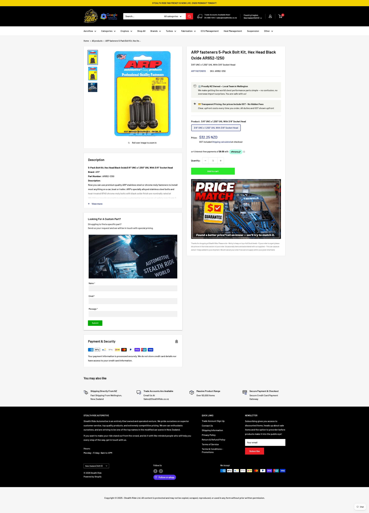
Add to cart (213, 171)
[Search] (189, 16)
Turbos (169, 31)
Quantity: (195, 160)
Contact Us (207, 425)
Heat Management (233, 31)
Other (267, 31)
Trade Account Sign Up (213, 421)
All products (97, 41)
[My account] (270, 16)
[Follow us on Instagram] (161, 471)
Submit (95, 323)
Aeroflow (88, 31)
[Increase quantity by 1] (221, 161)
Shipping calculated (221, 142)
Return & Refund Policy (213, 439)
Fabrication (187, 31)
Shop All (141, 31)
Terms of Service (210, 444)
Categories (106, 31)
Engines (125, 31)
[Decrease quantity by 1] (205, 161)
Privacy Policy (209, 435)
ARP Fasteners (198, 71)
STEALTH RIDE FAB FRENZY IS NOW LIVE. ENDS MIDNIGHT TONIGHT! (184, 3)
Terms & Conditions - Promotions (212, 450)
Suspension (253, 31)
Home (86, 41)
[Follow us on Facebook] (155, 471)
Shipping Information (212, 430)
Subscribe (254, 451)
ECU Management (210, 31)
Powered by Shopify (92, 476)
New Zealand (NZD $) (94, 466)
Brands (154, 31)
